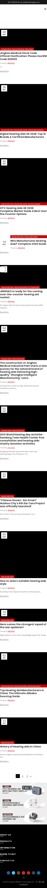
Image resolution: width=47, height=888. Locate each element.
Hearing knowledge (34, 204)
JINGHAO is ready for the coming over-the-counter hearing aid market (21, 294)
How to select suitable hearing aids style (23, 582)
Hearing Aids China (18, 49)
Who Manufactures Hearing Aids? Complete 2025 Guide (28, 242)
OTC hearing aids (33, 287)
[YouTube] (23, 873)
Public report (29, 49)
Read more (4, 71)
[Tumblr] (33, 873)
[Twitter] (13, 873)
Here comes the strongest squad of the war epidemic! (23, 626)
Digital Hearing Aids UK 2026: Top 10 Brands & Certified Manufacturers (23, 135)
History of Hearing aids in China (20, 746)
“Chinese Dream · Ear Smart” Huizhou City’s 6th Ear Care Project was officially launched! (22, 503)
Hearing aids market (20, 130)
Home (7, 21)
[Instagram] (18, 873)
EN (23, 877)
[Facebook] (8, 873)
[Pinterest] (28, 873)
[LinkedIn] (38, 873)
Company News (6, 49)
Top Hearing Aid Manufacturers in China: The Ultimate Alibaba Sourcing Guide (22, 693)
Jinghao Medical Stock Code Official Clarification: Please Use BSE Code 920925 (23, 56)
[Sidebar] (3, 269)
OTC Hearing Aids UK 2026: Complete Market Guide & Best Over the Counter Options (23, 211)
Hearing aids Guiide (20, 686)
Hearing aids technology (35, 130)
